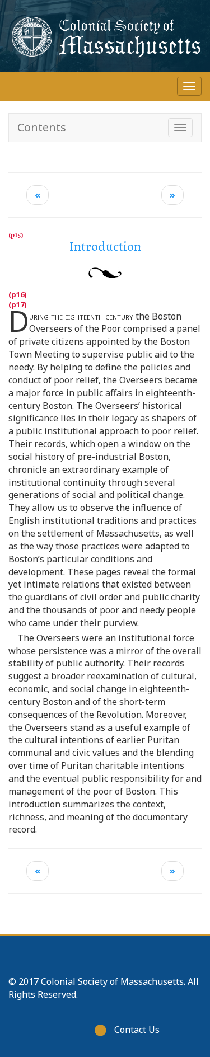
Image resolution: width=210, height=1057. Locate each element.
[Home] (105, 36)
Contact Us (137, 1029)
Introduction (105, 246)
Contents (41, 127)
